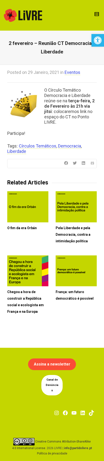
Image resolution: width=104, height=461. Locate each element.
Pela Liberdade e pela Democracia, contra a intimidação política (73, 234)
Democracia (69, 145)
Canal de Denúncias (52, 385)
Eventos (72, 72)
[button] (97, 40)
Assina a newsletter (52, 364)
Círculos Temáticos (37, 145)
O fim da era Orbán (22, 228)
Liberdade (16, 151)
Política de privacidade (52, 453)
